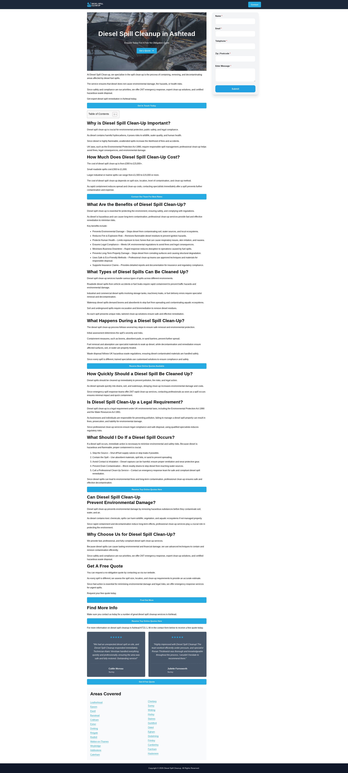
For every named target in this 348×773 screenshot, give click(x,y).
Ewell (93, 711)
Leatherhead (96, 702)
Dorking (94, 728)
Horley (151, 714)
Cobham (94, 720)
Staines (151, 719)
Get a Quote (144, 51)
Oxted (151, 727)
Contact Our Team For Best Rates (146, 197)
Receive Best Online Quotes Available (146, 366)
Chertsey (152, 701)
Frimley (151, 740)
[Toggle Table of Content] (113, 114)
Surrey (151, 706)
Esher (93, 724)
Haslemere (153, 753)
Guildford (152, 723)
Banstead (95, 715)
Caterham (95, 754)
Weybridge (95, 746)
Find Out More (146, 600)
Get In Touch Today (147, 106)
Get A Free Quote (147, 682)
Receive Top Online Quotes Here (147, 489)
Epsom (93, 707)
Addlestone (95, 750)
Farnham (152, 749)
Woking (151, 710)
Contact (254, 5)
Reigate (94, 733)
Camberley (153, 745)
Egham (151, 732)
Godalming (153, 736)
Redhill (93, 737)
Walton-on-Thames (99, 741)
